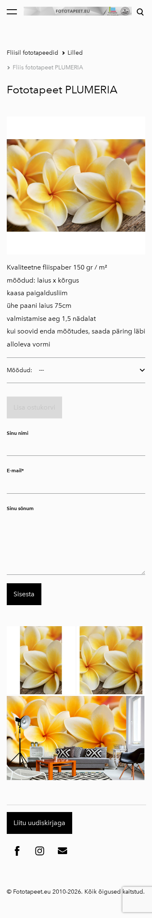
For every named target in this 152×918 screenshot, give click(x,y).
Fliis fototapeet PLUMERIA (48, 67)
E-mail (14, 470)
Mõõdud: (19, 370)
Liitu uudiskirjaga (39, 823)
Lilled (75, 52)
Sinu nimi (17, 433)
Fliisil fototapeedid (32, 52)
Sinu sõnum (20, 508)
